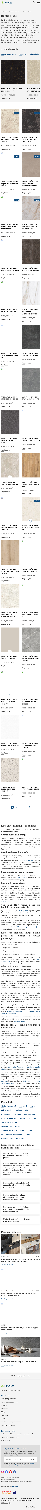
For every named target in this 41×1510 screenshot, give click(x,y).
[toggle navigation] (38, 2)
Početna (4, 12)
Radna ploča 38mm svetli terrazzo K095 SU (9, 789)
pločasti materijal (20, 1021)
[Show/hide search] (34, 2)
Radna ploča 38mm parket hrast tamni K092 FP (9, 528)
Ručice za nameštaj (9, 1122)
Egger (9, 1011)
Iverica (32, 1106)
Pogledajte (5, 98)
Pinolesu (4, 990)
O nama (4, 1418)
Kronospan (17, 1011)
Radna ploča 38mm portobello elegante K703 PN (9, 615)
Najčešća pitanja (8, 1425)
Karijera (4, 1415)
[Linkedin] (14, 1471)
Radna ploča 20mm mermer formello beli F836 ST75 (30, 227)
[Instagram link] (2, 1471)
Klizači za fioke (26, 1130)
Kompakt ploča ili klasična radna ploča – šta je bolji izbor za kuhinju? (20, 1260)
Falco (25, 1011)
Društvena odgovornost (11, 1422)
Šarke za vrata (7, 1138)
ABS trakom (21, 878)
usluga (4, 1081)
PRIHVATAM (31, 1507)
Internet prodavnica (9, 1402)
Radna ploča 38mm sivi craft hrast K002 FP (9, 702)
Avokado (15, 1486)
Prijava (33, 1459)
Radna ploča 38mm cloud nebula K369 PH (9, 355)
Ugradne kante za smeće (11, 1126)
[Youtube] (10, 1471)
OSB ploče (5, 1114)
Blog (3, 1412)
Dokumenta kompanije (10, 1437)
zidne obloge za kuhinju (26, 927)
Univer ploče (6, 1110)
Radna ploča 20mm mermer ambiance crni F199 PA (9, 227)
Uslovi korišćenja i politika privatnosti (17, 1434)
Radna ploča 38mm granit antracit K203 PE (9, 440)
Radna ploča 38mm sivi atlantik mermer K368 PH (31, 658)
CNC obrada (27, 1081)
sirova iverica (27, 860)
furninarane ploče (24, 1067)
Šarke (27, 1134)
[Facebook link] (6, 1471)
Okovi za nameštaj (8, 1118)
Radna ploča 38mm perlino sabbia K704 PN (30, 528)
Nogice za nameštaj (28, 1118)
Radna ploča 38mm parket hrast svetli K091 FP (30, 484)
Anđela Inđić (5, 1257)
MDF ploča (22, 911)
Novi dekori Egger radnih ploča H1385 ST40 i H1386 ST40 (18, 1294)
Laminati (23, 1106)
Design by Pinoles (8, 1399)
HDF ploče (11, 1067)
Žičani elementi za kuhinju (11, 1134)
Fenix (13, 1014)
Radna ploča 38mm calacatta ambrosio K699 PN (30, 312)
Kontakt (4, 1409)
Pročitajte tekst (7, 1264)
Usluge (4, 1405)
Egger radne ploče (8, 54)
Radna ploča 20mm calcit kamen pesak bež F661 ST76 (9, 183)
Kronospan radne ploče (29, 54)
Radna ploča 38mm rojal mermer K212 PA (30, 615)
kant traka (5, 902)
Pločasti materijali (15, 12)
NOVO (16, 113)
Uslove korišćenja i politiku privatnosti (19, 1464)
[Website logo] (6, 2)
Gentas (32, 1011)
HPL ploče (17, 1114)
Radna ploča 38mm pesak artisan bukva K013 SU (10, 571)
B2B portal (5, 1440)
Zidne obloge (29, 1114)
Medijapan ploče (21, 1110)
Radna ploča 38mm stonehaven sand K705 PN (30, 745)
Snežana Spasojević (7, 1291)
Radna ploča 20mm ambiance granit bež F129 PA (10, 140)
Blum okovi (20, 1138)
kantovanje (10, 1083)
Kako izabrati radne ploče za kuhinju (18, 1362)
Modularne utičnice (9, 1130)
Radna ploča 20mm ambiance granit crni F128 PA (30, 140)
